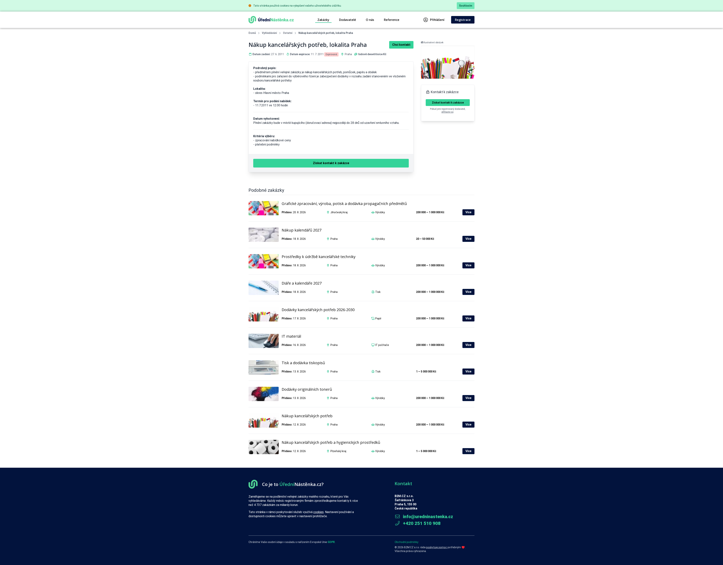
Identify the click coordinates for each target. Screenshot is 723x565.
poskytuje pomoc (436, 547)
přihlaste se (447, 112)
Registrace (463, 20)
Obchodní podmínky (406, 542)
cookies (318, 512)
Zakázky (323, 20)
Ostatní (287, 32)
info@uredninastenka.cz (427, 516)
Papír (378, 318)
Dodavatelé (347, 20)
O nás (370, 20)
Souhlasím (465, 5)
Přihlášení (437, 20)
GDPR (331, 542)
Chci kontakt (401, 44)
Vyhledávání (269, 32)
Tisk (378, 291)
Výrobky (380, 212)
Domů (252, 32)
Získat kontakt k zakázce (448, 102)
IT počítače (382, 344)
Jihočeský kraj (339, 212)
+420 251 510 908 (421, 523)
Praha (348, 54)
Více (468, 212)
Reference (391, 20)
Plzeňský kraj (338, 451)
